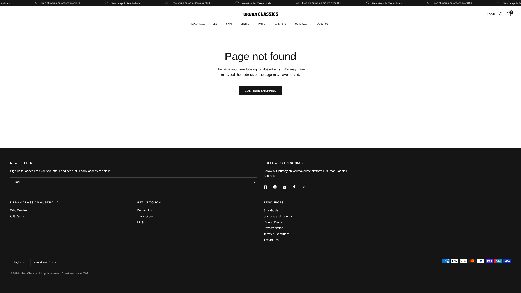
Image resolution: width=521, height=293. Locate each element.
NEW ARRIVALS (197, 24)
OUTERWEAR (301, 24)
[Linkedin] (307, 187)
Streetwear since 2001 (75, 273)
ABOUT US (322, 24)
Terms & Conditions (277, 234)
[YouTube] (287, 187)
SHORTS (245, 24)
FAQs (141, 222)
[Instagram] (277, 187)
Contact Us (144, 210)
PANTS (261, 24)
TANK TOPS (280, 24)
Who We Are (18, 210)
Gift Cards (17, 216)
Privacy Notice (273, 228)
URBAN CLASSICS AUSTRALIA (34, 202)
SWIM (229, 24)
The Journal (271, 240)
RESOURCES (274, 202)
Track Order (145, 216)
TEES (214, 24)
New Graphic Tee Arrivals (124, 3)
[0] (508, 14)
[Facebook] (268, 187)
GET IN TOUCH (149, 202)
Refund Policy (273, 222)
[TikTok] (297, 186)
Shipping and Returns (278, 216)
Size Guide (271, 210)
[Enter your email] (253, 182)
